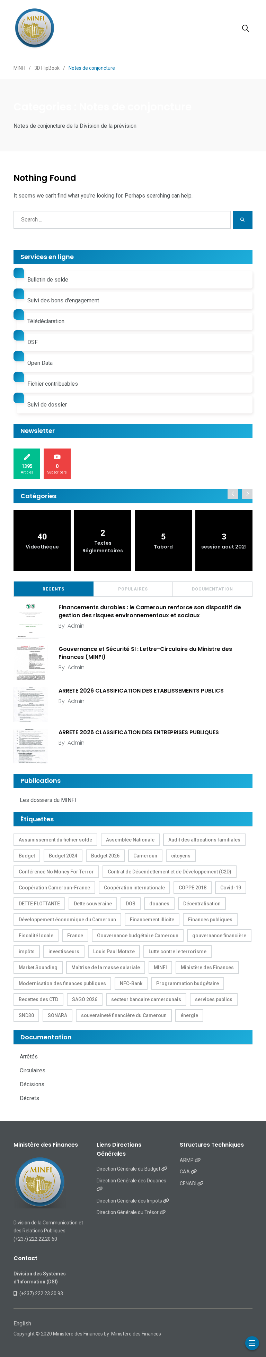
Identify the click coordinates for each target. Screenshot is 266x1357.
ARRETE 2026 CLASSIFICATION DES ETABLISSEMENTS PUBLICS (141, 691)
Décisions (32, 1084)
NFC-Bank (131, 983)
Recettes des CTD (38, 999)
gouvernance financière (219, 935)
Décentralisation (202, 903)
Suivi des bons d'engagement (63, 300)
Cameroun (145, 855)
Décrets (29, 1098)
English (22, 1323)
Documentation (212, 589)
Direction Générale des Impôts (130, 1201)
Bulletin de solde (47, 279)
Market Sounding (38, 967)
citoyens (180, 855)
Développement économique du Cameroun (67, 919)
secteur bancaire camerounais (146, 999)
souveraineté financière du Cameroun (124, 1015)
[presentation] (233, 494)
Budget (27, 855)
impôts (27, 951)
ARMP (187, 1160)
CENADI (188, 1183)
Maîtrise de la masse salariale (105, 967)
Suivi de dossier (47, 404)
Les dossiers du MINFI (48, 800)
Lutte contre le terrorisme (177, 951)
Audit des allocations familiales (204, 840)
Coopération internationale (134, 887)
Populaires (133, 589)
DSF (32, 342)
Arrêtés (29, 1056)
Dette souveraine (93, 903)
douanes (159, 903)
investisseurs (63, 951)
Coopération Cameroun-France (54, 887)
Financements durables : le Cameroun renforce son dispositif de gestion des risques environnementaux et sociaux (150, 611)
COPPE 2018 (192, 887)
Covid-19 (230, 887)
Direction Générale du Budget (129, 1169)
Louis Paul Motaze (114, 951)
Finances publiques (210, 919)
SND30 (26, 1015)
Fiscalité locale (36, 935)
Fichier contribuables (52, 383)
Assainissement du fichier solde (55, 840)
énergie (189, 1015)
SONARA (57, 1015)
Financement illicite (152, 919)
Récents (53, 589)
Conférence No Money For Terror (56, 871)
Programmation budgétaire (187, 983)
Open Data (40, 363)
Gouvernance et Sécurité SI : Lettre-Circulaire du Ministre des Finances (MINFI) (145, 653)
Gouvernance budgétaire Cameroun (137, 935)
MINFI (160, 967)
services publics (213, 999)
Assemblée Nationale (130, 840)
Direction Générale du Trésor (128, 1212)
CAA (185, 1171)
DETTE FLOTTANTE (39, 903)
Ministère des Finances (207, 967)
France (75, 935)
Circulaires (32, 1070)
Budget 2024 (63, 855)
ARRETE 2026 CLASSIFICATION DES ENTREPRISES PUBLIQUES (139, 732)
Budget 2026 (105, 855)
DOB (130, 903)
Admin (76, 626)
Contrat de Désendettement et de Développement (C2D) (169, 871)
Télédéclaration (45, 321)
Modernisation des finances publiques (62, 983)
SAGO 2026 (84, 999)
